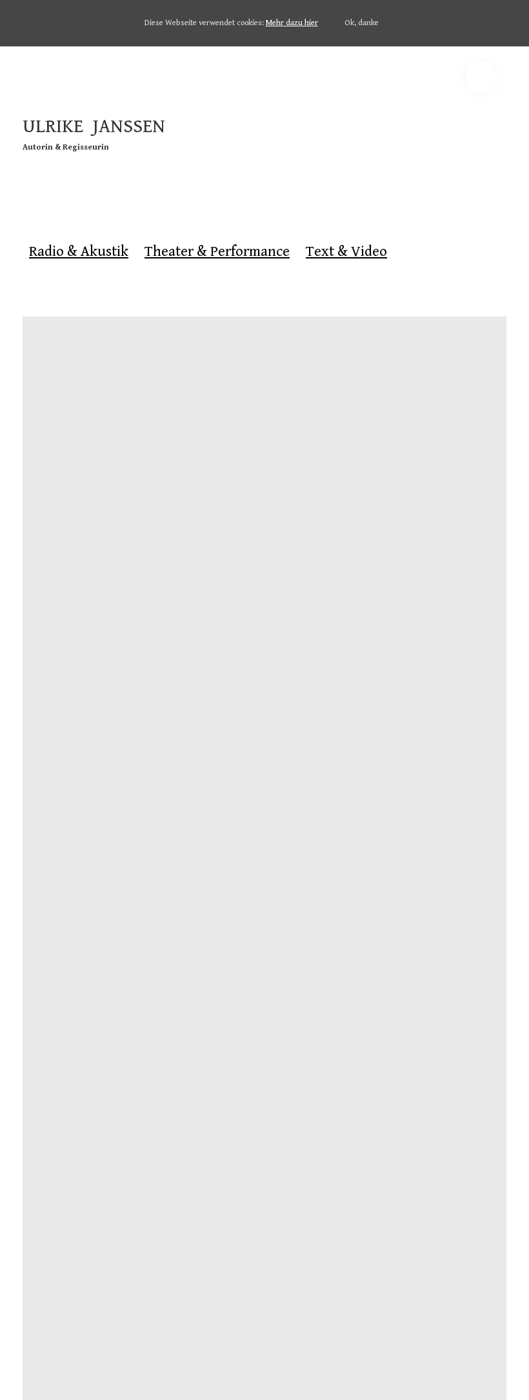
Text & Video (346, 251)
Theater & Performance (217, 251)
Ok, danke (361, 23)
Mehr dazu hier (292, 23)
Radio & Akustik (78, 251)
